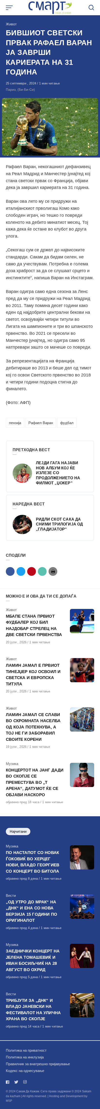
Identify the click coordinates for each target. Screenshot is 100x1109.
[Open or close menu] (10, 8)
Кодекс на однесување (25, 1071)
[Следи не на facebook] (8, 1082)
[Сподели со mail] (42, 571)
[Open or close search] (91, 8)
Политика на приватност (26, 1050)
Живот (11, 24)
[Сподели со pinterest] (31, 571)
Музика (12, 764)
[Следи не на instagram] (25, 1082)
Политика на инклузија (25, 1057)
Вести (11, 895)
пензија (15, 423)
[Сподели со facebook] (10, 571)
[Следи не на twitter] (16, 1082)
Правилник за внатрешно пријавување (38, 1064)
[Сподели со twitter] (21, 571)
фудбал (67, 423)
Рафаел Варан (40, 423)
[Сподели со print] (53, 571)
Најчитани (18, 831)
